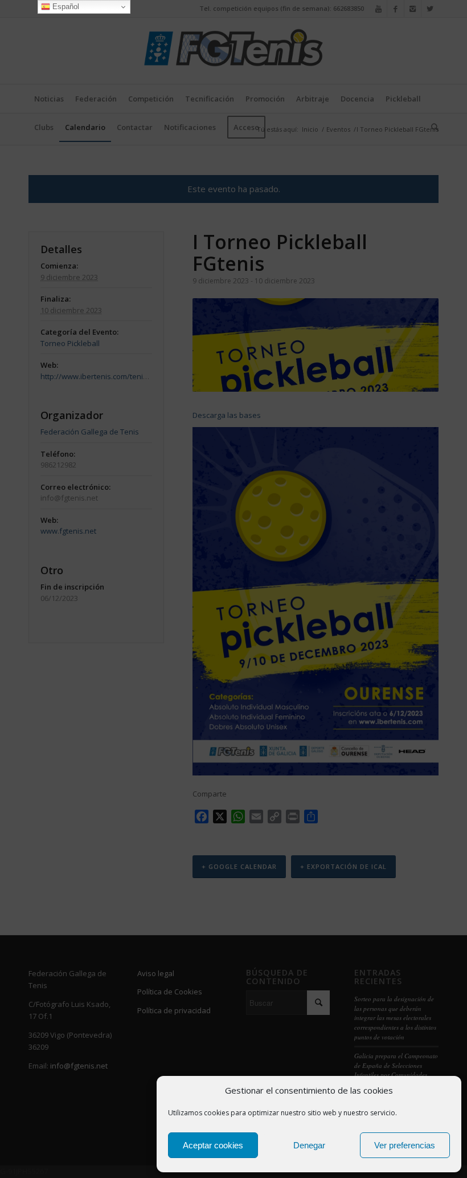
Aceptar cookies (213, 1145)
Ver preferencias (404, 1145)
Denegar (309, 1145)
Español (64, 6)
